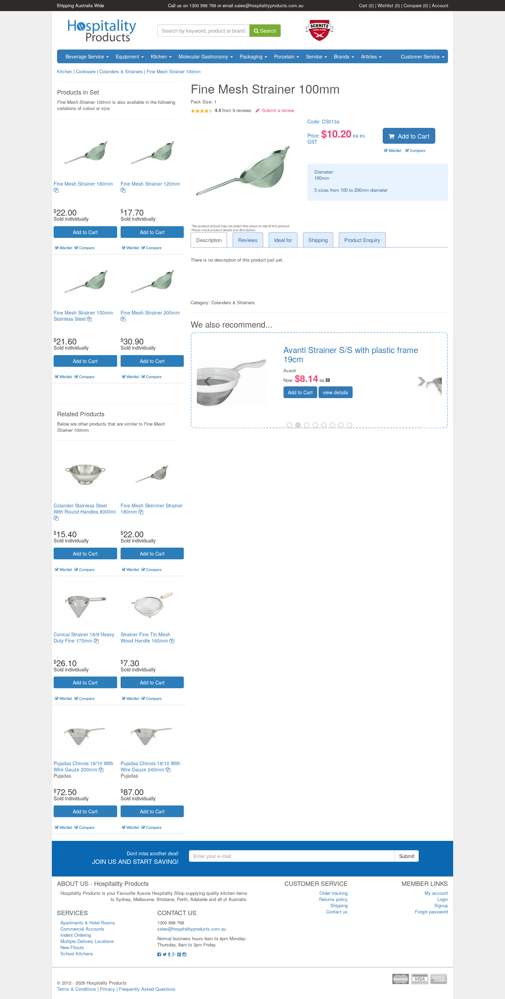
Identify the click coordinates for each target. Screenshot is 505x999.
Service (315, 56)
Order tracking (333, 893)
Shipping (339, 905)
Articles (369, 56)
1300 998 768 (202, 5)
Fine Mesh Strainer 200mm (150, 312)
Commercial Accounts (82, 928)
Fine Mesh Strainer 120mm (150, 183)
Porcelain (285, 56)
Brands (342, 56)
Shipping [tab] (318, 239)
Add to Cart (85, 232)
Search (267, 30)
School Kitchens (76, 953)
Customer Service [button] (421, 56)
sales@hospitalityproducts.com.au (269, 5)
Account (440, 5)
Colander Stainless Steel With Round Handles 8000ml (85, 508)
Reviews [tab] (248, 239)
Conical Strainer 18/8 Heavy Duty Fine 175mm (84, 637)
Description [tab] (209, 239)
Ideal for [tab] (283, 239)
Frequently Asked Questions (147, 989)
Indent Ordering (75, 935)
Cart (366, 5)
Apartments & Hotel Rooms (87, 922)
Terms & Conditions (76, 989)
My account (436, 893)
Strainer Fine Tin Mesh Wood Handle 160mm (145, 637)
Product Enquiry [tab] (362, 239)
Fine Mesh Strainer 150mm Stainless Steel (83, 315)
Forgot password (431, 911)
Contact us (337, 911)
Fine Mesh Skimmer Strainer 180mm (152, 508)
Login (442, 899)
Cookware (86, 71)
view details (380, 392)
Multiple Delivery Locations (87, 941)
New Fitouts (72, 947)
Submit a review (276, 110)
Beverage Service (85, 56)
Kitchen (159, 56)
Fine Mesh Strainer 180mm (83, 183)
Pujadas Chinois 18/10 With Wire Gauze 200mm (83, 766)
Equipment (128, 56)
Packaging (252, 56)
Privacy (107, 989)
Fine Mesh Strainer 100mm (174, 71)
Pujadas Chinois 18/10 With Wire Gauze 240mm (150, 766)
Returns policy (333, 899)
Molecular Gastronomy (204, 56)
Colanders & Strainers (121, 71)
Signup (441, 905)
